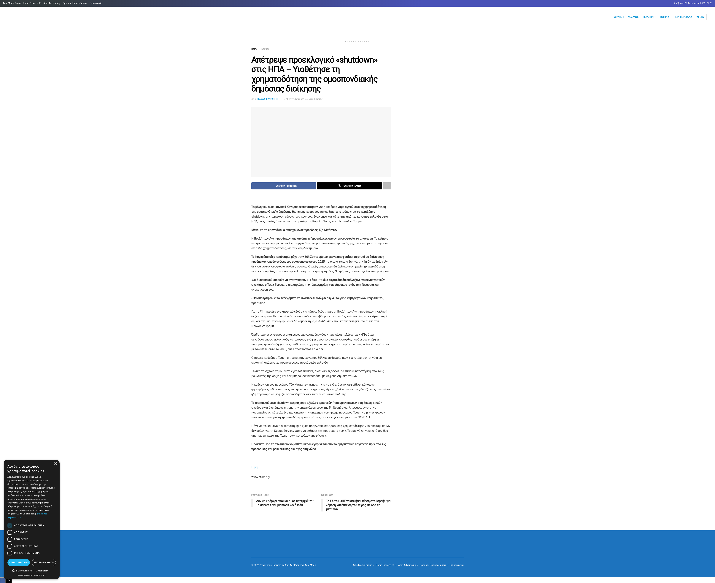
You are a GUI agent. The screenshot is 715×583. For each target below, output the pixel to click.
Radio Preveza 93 (32, 3)
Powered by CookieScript (32, 575)
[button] (31, 570)
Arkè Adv (289, 565)
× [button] (55, 463)
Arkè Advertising (51, 3)
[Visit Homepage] (47, 17)
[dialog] (32, 519)
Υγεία (700, 17)
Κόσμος (633, 17)
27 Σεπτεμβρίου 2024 (296, 99)
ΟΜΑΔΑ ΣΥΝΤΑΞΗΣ (267, 99)
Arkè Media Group (12, 3)
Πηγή (254, 467)
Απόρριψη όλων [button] (44, 562)
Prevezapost (266, 565)
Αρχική (619, 17)
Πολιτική (649, 17)
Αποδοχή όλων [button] (19, 562)
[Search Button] (710, 17)
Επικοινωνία (96, 3)
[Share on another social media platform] (387, 185)
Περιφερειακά (682, 17)
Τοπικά (664, 17)
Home (254, 49)
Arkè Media (310, 565)
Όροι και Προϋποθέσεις (75, 3)
